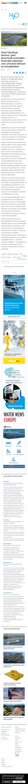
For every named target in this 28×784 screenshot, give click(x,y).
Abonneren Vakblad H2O (20, 729)
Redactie (17, 727)
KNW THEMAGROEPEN (5, 735)
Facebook (3, 762)
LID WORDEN (3, 737)
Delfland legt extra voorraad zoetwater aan (12, 545)
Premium (17, 745)
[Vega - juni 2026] (14, 342)
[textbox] (14, 262)
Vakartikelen (18, 738)
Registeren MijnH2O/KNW (6, 766)
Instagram (3, 764)
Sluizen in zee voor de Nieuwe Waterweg (11, 594)
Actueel (16, 736)
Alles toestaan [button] (19, 781)
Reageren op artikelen (20, 731)
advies (11, 101)
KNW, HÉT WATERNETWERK (6, 727)
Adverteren (17, 732)
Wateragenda (18, 749)
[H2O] (14, 15)
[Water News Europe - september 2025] (14, 417)
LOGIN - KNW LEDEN (4, 739)
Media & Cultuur (18, 741)
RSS (21, 254)
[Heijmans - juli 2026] (14, 3)
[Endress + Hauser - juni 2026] (14, 296)
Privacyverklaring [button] (10, 778)
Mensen (16, 743)
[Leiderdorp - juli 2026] (14, 446)
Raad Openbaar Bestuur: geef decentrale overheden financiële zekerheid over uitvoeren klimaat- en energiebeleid (13, 59)
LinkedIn (3, 759)
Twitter (2, 760)
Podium (16, 740)
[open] (2, 9)
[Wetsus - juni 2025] (14, 387)
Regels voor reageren (13, 254)
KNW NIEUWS (3, 733)
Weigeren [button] (7, 781)
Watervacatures (18, 751)
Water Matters (18, 747)
